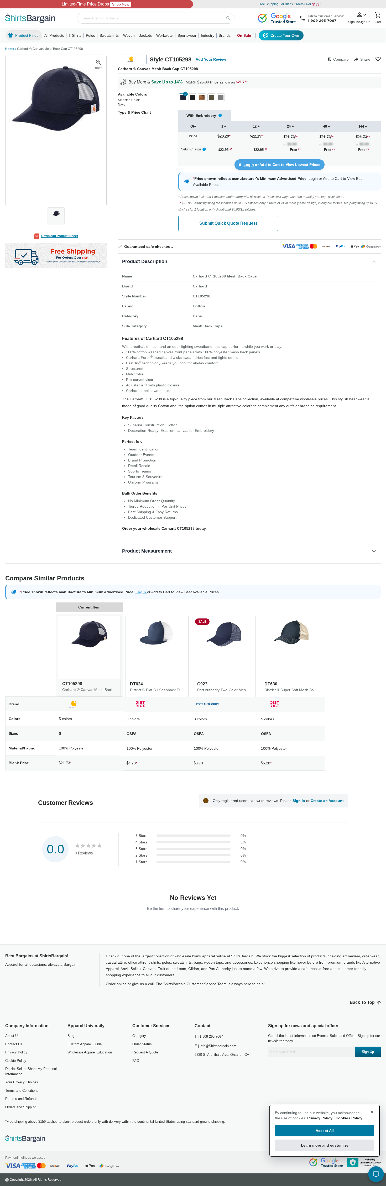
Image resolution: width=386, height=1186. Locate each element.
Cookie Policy (15, 1061)
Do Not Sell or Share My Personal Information (31, 1071)
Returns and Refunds (21, 1099)
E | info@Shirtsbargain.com (215, 1046)
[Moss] (211, 97)
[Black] (192, 97)
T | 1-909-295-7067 (209, 1036)
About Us (12, 1036)
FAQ (135, 1061)
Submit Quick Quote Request (228, 223)
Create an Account (327, 801)
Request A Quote (145, 1052)
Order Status (142, 1044)
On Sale (244, 35)
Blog (70, 1036)
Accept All (325, 1131)
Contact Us (13, 1044)
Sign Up (368, 1052)
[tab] (204, 115)
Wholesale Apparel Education (89, 1052)
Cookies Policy (349, 1118)
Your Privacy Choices (21, 1082)
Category (139, 1036)
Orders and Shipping (20, 1107)
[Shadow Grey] (221, 97)
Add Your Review (211, 59)
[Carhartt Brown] (202, 97)
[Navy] (183, 97)
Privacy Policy (16, 1052)
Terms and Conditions (21, 1091)
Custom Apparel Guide (84, 1044)
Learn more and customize (324, 1145)
